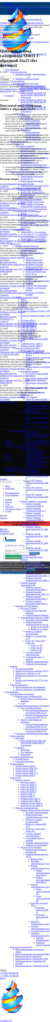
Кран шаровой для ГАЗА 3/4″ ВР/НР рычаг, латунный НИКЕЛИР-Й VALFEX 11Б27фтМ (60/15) (23, 324)
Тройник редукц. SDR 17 (32, 346)
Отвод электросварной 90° (43, 898)
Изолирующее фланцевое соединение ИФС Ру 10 (37, 711)
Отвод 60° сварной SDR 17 (37, 441)
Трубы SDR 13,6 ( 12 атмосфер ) (34, 234)
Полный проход (22, 759)
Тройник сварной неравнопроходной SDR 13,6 (36, 568)
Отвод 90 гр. (31, 274)
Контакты (9, 443)
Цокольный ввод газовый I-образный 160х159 (20, 189)
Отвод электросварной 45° (43, 891)
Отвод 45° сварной (29, 397)
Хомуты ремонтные (19, 685)
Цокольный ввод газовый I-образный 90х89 (19, 297)
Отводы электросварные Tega (40, 885)
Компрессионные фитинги (27, 246)
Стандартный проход (24, 761)
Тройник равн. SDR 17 (31, 801)
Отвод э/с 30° (36, 645)
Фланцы (13, 666)
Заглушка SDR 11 (28, 320)
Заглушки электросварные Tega (40, 862)
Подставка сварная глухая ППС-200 (16, 35)
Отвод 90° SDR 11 (28, 327)
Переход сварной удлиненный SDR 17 (35, 514)
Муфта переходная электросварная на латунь (37, 623)
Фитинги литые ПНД (24, 309)
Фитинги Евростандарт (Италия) (35, 810)
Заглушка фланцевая (24, 669)
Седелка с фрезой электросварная (33, 653)
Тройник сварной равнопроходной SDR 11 (36, 588)
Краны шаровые (17, 81)
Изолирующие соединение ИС (28, 696)
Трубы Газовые (17, 764)
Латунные (19, 738)
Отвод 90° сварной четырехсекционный (30, 470)
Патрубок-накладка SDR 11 (42, 910)
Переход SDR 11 (28, 794)
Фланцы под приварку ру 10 (27, 673)
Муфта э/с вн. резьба (40, 627)
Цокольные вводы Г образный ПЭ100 (31, 966)
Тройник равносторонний (37, 662)
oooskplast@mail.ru (17, 431)
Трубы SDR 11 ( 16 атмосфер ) (34, 232)
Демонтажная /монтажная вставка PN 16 (32, 182)
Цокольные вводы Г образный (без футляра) (19, 25)
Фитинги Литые (22, 780)
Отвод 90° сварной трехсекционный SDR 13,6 (37, 456)
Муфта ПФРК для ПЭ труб (32, 202)
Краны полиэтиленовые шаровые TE (36, 851)
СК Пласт (11, 475)
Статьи (8, 457)
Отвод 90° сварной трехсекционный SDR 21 (37, 465)
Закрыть (3, 479)
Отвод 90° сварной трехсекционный (29, 447)
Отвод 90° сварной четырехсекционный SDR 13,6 (37, 482)
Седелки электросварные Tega (40, 927)
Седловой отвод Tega (40, 931)
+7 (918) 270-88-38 (9, 976)
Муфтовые (25, 750)
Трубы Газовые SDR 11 (25, 766)
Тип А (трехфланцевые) (31, 708)
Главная (3, 23)
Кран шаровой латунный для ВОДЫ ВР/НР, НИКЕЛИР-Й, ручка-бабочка (33, 102)
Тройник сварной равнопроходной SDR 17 (36, 598)
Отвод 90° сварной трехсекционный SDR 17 (37, 461)
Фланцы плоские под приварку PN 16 (32, 671)
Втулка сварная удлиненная (33, 350)
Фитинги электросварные (26, 606)
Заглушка (30, 258)
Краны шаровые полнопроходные (33, 122)
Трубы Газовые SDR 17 (25, 771)
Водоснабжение (12, 69)
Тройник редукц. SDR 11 (31, 343)
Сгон (23, 703)
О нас (7, 455)
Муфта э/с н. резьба (39, 629)
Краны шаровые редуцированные (33, 126)
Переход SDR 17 (28, 796)
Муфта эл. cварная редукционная (34, 632)
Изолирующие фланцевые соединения (32, 706)
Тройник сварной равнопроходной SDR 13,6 (37, 593)
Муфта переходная (34, 260)
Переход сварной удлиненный (34, 501)
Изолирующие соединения (22, 694)
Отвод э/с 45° (36, 648)
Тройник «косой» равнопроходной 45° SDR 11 (37, 529)
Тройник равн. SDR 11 (30, 799)
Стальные (19, 747)
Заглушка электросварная (37, 620)
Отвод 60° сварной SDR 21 (37, 443)
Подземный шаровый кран (22, 757)
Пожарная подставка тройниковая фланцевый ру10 (34, 163)
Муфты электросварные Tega (40, 867)
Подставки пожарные (24, 146)
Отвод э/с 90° (36, 650)
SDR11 (24, 299)
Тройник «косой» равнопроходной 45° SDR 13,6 (37, 536)
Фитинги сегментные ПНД (27, 348)
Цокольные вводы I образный (28, 956)
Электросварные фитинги (37, 615)
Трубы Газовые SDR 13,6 (26, 768)
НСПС (22, 91)
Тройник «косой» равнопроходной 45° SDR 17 (37, 543)
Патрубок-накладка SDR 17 (42, 917)
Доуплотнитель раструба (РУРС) (35, 186)
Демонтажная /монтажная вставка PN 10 (32, 177)
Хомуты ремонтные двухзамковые (30, 687)
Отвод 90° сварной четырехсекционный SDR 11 (37, 475)
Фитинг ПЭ (15, 244)
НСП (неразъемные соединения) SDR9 (32, 954)
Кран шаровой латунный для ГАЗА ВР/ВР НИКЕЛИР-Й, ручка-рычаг (33, 743)
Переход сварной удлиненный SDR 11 (35, 505)
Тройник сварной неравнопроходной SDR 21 (37, 579)
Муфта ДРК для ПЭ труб (31, 190)
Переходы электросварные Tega (40, 923)
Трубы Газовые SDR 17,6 (26, 773)
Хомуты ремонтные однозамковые (30, 689)
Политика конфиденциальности (13, 572)
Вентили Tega (37, 859)
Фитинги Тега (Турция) (31, 847)
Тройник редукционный (36, 285)
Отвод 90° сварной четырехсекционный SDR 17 (37, 489)
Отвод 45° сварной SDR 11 (37, 399)
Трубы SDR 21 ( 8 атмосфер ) (33, 239)
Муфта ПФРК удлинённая (32, 204)
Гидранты (19, 144)
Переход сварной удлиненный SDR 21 (35, 519)
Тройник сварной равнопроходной (28, 584)
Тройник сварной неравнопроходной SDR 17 (37, 574)
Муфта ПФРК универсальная (33, 206)
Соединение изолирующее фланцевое (32, 734)
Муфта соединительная (36, 271)
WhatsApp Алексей (13, 558)
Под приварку (27, 752)
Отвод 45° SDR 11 (28, 785)
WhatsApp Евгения (13, 556)
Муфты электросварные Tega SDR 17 (43, 879)
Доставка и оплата (13, 446)
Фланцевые (26, 754)
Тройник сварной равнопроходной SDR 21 (36, 602)
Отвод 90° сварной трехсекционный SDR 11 (37, 451)
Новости (9, 459)
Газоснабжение (11, 692)
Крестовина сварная (29, 371)
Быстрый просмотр (8, 208)
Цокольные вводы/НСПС (21, 947)
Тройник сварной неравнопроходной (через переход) (32, 557)
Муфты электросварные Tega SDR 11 (43, 873)
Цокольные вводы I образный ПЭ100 (31, 959)
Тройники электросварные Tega (40, 934)
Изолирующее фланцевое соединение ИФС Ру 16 (37, 716)
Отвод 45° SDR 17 (29, 787)
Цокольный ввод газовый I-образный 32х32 (19, 215)
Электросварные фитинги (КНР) (35, 617)
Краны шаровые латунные (27, 83)
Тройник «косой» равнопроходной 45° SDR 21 (37, 550)
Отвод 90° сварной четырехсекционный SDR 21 (37, 496)
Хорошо (31, 570)
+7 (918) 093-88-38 (9, 973)
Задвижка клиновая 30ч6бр (27, 79)
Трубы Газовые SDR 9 (25, 775)
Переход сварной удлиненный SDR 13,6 (35, 509)
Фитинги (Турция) (29, 608)
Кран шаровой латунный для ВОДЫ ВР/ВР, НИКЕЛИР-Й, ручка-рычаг (33, 95)
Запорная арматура (18, 72)
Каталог (8, 441)
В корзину (5, 79)
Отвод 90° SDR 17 (29, 330)
